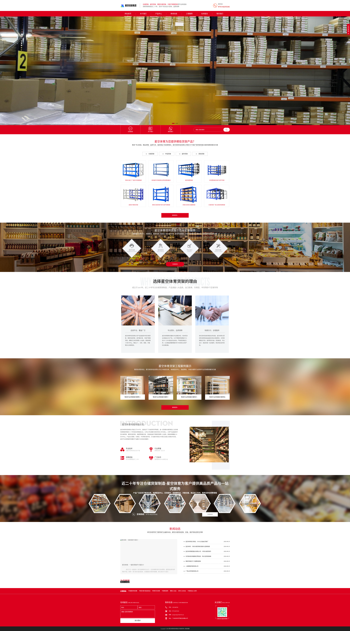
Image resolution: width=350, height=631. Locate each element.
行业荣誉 (158, 448)
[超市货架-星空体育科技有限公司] (175, 70)
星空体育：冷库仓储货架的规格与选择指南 (198, 546)
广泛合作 (158, 457)
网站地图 (187, 628)
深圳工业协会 (182, 591)
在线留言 (204, 14)
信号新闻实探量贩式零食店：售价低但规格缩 (198, 556)
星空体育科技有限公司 (174, 628)
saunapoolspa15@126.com (178, 614)
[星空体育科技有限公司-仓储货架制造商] (129, 5)
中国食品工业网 (192, 591)
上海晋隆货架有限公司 (192, 566)
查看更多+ (175, 215)
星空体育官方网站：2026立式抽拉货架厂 (197, 541)
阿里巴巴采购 (156, 591)
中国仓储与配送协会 (144, 591)
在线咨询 (175, 264)
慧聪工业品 (173, 591)
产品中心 (158, 14)
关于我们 (143, 14)
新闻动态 (174, 14)
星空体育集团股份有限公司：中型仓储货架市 (198, 551)
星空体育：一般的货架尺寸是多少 (133, 565)
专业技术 (129, 448)
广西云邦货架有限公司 (192, 571)
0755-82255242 (151, 514)
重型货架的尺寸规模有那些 (193, 561)
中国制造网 (165, 591)
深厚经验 (129, 457)
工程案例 (189, 14)
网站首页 (128, 14)
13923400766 (175, 607)
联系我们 (220, 14)
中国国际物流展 (132, 591)
